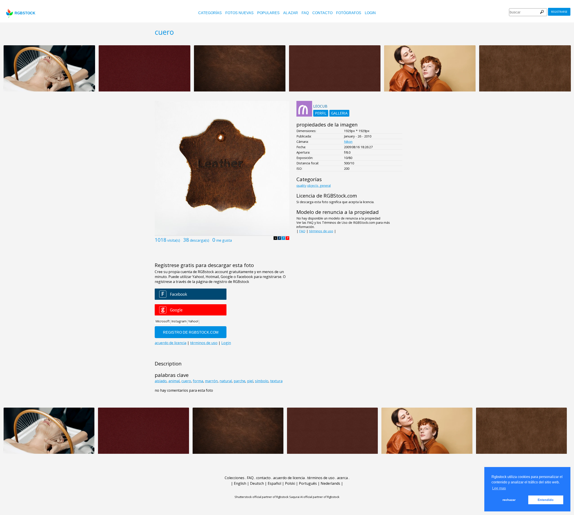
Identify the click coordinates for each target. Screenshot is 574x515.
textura (276, 380)
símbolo (261, 380)
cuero (186, 380)
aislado (161, 380)
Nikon (348, 141)
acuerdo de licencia (289, 477)
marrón (211, 380)
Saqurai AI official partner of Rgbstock (314, 497)
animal (174, 380)
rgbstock (25, 13)
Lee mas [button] (499, 488)
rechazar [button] (508, 500)
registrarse (559, 12)
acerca (342, 477)
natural (226, 380)
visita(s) (173, 240)
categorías (210, 13)
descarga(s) (199, 240)
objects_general (319, 185)
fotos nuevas (239, 13)
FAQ (305, 13)
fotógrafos (348, 13)
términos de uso (321, 231)
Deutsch (257, 483)
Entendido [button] (546, 500)
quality (301, 185)
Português (308, 483)
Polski (290, 483)
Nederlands (330, 483)
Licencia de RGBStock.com (326, 195)
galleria (339, 113)
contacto (322, 13)
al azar (290, 13)
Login (370, 13)
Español (274, 483)
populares (268, 13)
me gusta (224, 240)
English (240, 483)
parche (239, 380)
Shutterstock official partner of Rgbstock (262, 497)
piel (250, 380)
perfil (320, 113)
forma (198, 380)
